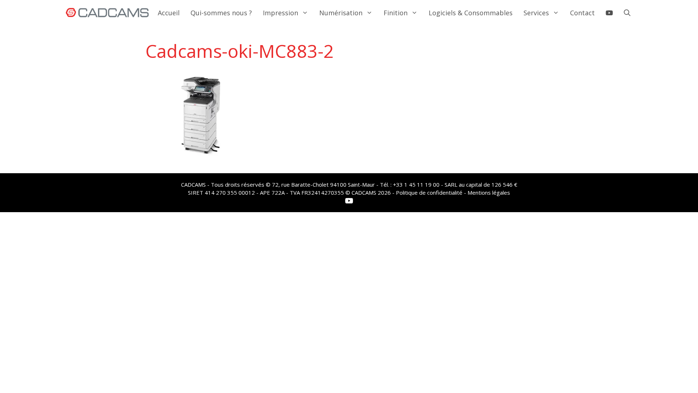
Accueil (169, 12)
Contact (582, 12)
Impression (280, 12)
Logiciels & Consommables (471, 12)
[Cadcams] (107, 12)
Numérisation (340, 12)
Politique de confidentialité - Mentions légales (453, 192)
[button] (627, 12)
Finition (396, 12)
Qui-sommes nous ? (221, 12)
